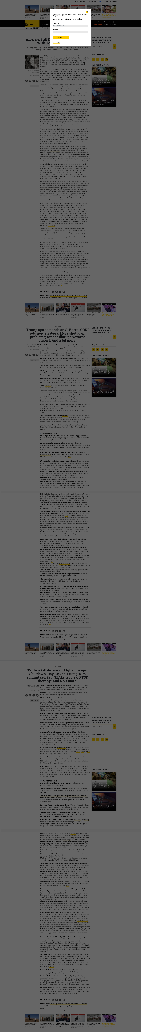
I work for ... (56, 29)
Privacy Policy (56, 42)
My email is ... (56, 23)
